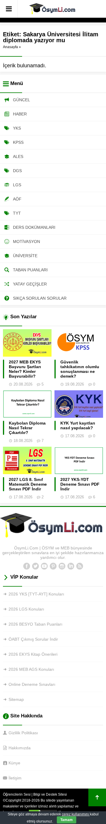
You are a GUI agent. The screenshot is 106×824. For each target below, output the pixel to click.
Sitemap (16, 699)
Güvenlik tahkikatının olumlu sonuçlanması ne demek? (79, 369)
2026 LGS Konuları (26, 609)
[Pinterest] (53, 566)
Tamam (66, 820)
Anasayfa (10, 47)
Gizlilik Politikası (23, 732)
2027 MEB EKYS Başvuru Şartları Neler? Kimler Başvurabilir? (25, 369)
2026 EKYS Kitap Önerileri (33, 654)
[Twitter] (35, 566)
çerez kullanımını (76, 814)
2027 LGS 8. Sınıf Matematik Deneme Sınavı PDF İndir (28, 484)
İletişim (15, 778)
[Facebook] (26, 566)
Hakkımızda (20, 747)
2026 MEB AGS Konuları (31, 669)
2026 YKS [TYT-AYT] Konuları (36, 594)
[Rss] (79, 566)
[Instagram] (61, 566)
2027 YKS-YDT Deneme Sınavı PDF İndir (80, 484)
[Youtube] (44, 566)
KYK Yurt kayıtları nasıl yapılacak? (77, 425)
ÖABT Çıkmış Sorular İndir (33, 639)
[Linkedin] (70, 566)
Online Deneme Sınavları (32, 684)
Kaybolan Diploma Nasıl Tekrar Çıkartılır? (27, 428)
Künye (14, 763)
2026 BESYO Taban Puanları (35, 624)
